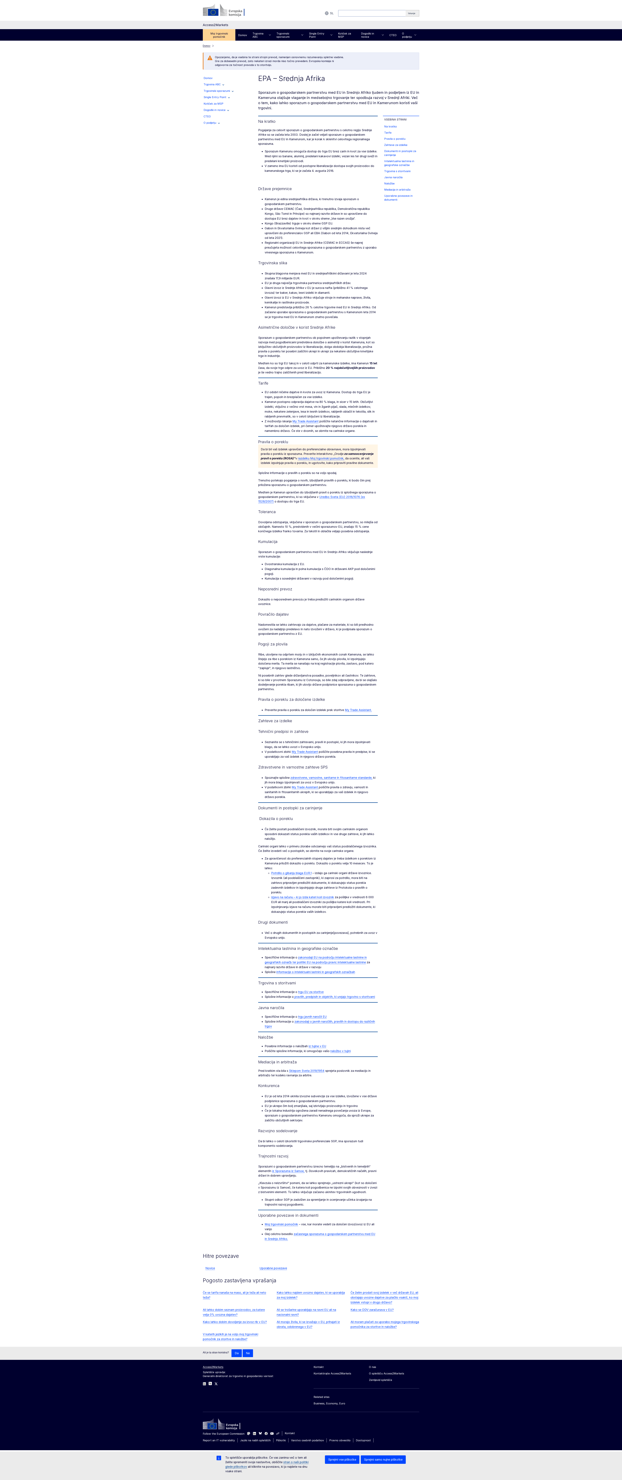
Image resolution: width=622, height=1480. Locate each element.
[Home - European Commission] (226, 1424)
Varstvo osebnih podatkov (307, 1440)
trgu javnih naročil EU (312, 1016)
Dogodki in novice (367, 35)
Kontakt (290, 1433)
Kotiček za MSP (344, 35)
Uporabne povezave (273, 1268)
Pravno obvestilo (340, 1440)
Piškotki (281, 1440)
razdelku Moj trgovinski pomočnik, (321, 458)
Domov (242, 35)
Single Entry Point (316, 35)
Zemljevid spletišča (380, 1380)
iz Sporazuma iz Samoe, (288, 1171)
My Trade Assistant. (358, 710)
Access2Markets (213, 1367)
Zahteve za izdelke (395, 145)
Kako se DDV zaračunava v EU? (372, 1309)
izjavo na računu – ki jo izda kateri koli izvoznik (302, 897)
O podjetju (407, 35)
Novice (210, 1268)
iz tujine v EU (317, 1046)
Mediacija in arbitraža (397, 189)
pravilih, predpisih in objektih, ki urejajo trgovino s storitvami (334, 996)
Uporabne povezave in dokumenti (398, 197)
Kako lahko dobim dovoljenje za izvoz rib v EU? (235, 1322)
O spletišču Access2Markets (386, 1373)
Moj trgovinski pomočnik (219, 35)
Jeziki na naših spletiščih (255, 1440)
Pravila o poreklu (394, 138)
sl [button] (332, 13)
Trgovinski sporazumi (282, 35)
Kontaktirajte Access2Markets (332, 1373)
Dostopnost (363, 1440)
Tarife (388, 132)
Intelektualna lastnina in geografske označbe (399, 163)
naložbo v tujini (340, 1051)
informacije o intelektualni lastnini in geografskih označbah (315, 972)
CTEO (393, 35)
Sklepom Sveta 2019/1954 (306, 1070)
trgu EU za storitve (311, 992)
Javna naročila (393, 177)
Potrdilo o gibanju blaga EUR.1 (291, 873)
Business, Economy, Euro (329, 1403)
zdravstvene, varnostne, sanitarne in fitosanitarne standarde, (331, 777)
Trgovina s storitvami (397, 171)
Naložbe (389, 183)
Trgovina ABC (258, 35)
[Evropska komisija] (229, 10)
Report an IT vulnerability (219, 1440)
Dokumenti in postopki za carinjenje (400, 153)
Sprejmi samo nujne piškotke (383, 1459)
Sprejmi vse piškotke (342, 1459)
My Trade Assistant (305, 421)
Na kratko (390, 126)
